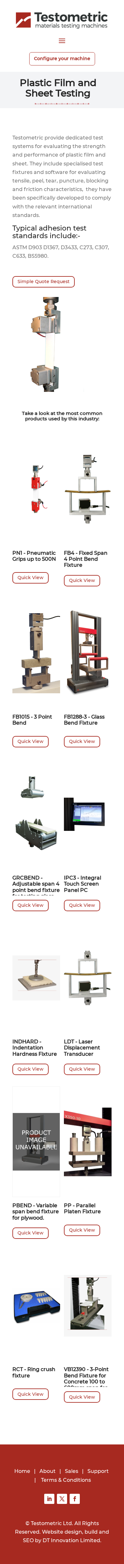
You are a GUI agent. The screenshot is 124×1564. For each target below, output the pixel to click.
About (47, 1471)
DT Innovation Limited (71, 1540)
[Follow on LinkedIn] (49, 1499)
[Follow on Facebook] (75, 1499)
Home (22, 1471)
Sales (71, 1471)
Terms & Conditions (66, 1480)
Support (98, 1471)
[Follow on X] (62, 1499)
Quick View (30, 577)
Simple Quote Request (43, 281)
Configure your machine (62, 58)
